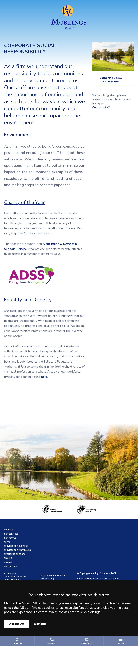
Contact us (10, 566)
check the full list (17, 608)
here (44, 377)
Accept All (16, 624)
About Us (9, 530)
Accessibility (10, 573)
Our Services (11, 534)
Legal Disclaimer (12, 579)
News (7, 542)
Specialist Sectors (15, 554)
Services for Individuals (17, 550)
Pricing (8, 558)
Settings (40, 624)
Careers (8, 562)
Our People (10, 538)
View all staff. (101, 107)
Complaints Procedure (15, 576)
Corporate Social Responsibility (111, 79)
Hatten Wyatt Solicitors (54, 575)
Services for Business (16, 546)
